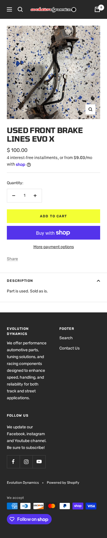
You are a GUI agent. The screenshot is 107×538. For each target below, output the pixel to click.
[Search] (20, 9)
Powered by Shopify (63, 483)
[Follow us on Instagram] (26, 461)
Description (20, 281)
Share (12, 258)
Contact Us (69, 348)
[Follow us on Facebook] (13, 461)
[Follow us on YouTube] (39, 461)
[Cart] (97, 9)
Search (66, 338)
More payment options (53, 246)
